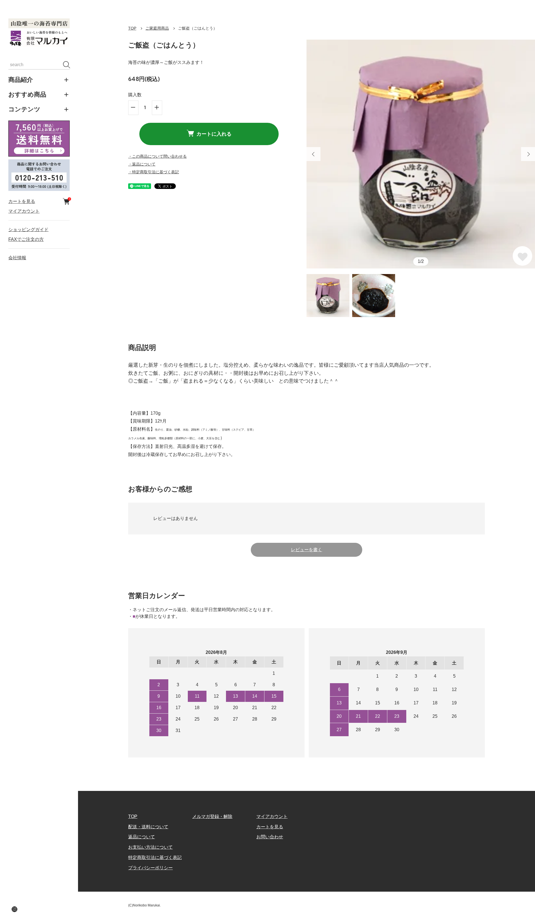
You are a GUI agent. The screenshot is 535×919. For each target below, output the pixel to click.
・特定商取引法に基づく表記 (153, 172)
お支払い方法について (150, 847)
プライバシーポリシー (150, 867)
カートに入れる (214, 134)
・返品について (141, 164)
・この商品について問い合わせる (157, 156)
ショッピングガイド (28, 229)
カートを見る (39, 201)
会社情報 (17, 258)
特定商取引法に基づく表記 (155, 857)
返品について (141, 836)
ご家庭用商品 (157, 28)
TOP (132, 28)
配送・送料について (148, 826)
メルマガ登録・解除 (212, 816)
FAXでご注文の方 (26, 239)
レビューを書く (306, 549)
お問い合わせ (269, 836)
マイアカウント (24, 211)
